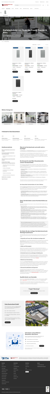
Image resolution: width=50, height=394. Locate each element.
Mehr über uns (8, 322)
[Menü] (48, 386)
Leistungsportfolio (16, 366)
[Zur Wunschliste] (45, 5)
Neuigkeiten (15, 368)
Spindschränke (4, 383)
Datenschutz (27, 366)
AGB (26, 368)
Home (2, 41)
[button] (31, 8)
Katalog (15, 371)
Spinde (3, 364)
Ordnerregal (3, 368)
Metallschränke (4, 371)
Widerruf (27, 371)
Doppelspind (4, 380)
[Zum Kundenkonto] (43, 5)
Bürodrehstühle (4, 376)
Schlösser (37, 257)
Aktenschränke (4, 378)
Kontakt (15, 373)
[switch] (47, 391)
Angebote (3, 8)
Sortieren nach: (35, 44)
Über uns (15, 364)
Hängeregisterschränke (35, 272)
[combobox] (28, 5)
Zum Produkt (15, 71)
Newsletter (15, 378)
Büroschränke (4, 366)
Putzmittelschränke (4, 373)
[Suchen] (39, 5)
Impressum (27, 364)
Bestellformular (16, 376)
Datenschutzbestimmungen (28, 348)
